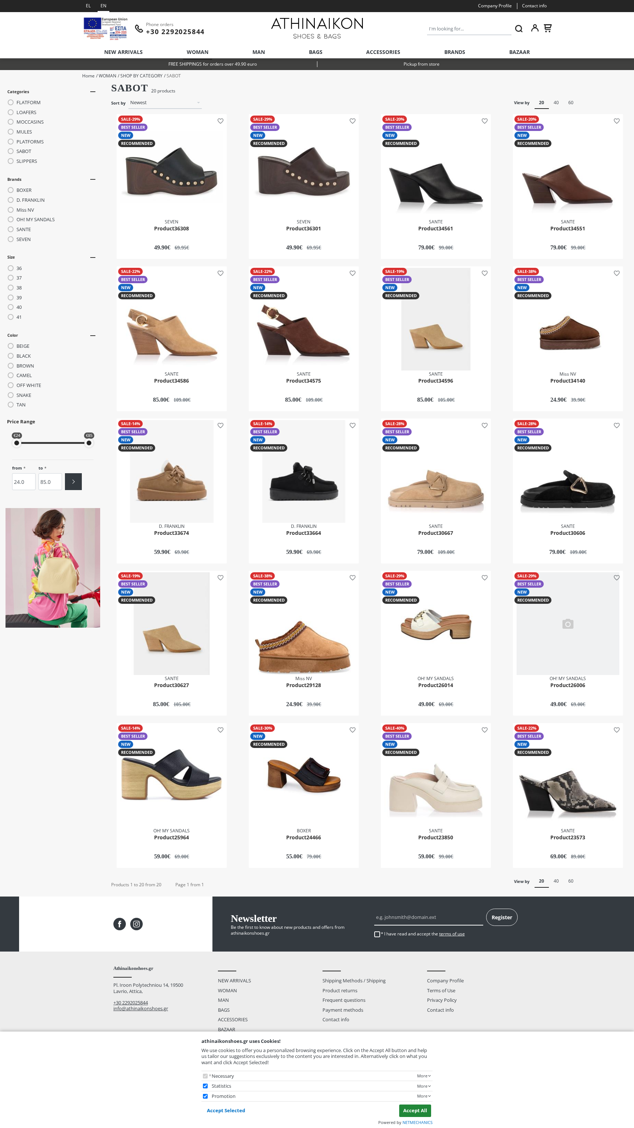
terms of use (452, 934)
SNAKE (24, 395)
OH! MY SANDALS (36, 219)
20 (541, 102)
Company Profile (495, 6)
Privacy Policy (442, 1000)
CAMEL (24, 375)
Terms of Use (441, 990)
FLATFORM (29, 102)
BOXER (24, 190)
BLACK (24, 356)
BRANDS (454, 51)
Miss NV (25, 210)
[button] (219, 120)
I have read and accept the (424, 934)
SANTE (24, 229)
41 (19, 317)
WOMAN (197, 51)
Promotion (224, 1096)
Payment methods (343, 1010)
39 (19, 298)
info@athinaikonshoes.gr (140, 1008)
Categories (18, 91)
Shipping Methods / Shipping (354, 980)
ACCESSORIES (383, 51)
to (41, 468)
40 (19, 307)
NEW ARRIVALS (123, 51)
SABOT (24, 151)
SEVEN (24, 239)
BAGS (316, 51)
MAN (258, 51)
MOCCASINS (30, 122)
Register (502, 917)
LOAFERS (26, 112)
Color (12, 335)
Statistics (221, 1086)
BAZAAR (519, 51)
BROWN (25, 366)
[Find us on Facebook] (119, 924)
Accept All (415, 1110)
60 (570, 102)
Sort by (118, 103)
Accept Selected (226, 1110)
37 (19, 278)
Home (88, 76)
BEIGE (23, 346)
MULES (24, 132)
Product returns (340, 990)
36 (19, 268)
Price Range (21, 422)
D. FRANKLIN (31, 200)
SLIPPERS (27, 161)
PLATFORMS (30, 142)
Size (11, 257)
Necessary (223, 1076)
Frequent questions (344, 1000)
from (17, 468)
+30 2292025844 (130, 1002)
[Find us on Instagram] (136, 924)
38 (19, 288)
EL (88, 6)
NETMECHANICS (417, 1122)
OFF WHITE (29, 385)
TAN (21, 405)
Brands (14, 179)
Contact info (534, 6)
